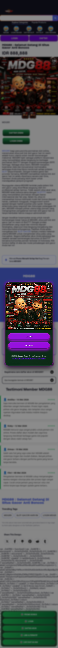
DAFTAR (29, 345)
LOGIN (29, 336)
